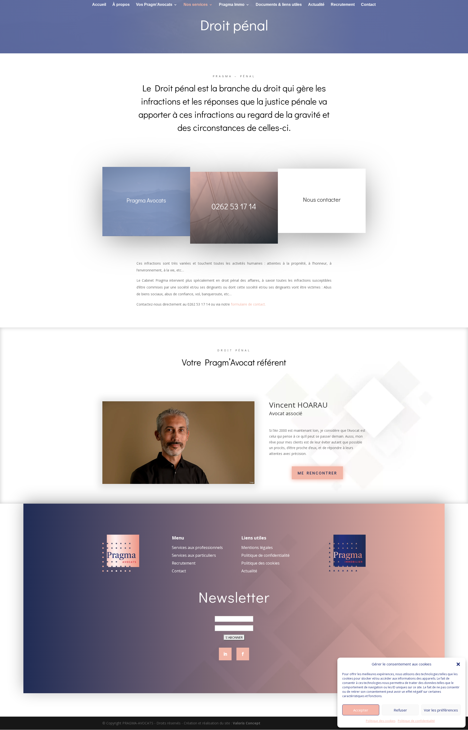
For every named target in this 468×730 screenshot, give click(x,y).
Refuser (400, 710)
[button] (458, 664)
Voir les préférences (441, 710)
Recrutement (343, 5)
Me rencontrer (317, 472)
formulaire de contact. (248, 304)
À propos (121, 5)
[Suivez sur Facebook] (242, 654)
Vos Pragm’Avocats (154, 5)
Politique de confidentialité (416, 721)
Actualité (316, 5)
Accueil (99, 5)
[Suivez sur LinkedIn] (225, 654)
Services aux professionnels (197, 547)
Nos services (196, 5)
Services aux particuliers (194, 555)
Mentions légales (257, 547)
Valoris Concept (246, 723)
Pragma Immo (231, 5)
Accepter (360, 710)
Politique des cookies (380, 721)
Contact (368, 5)
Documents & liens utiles (279, 5)
